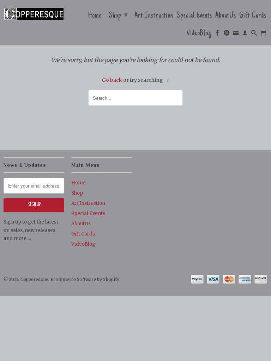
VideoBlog (199, 34)
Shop (118, 15)
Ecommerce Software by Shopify (84, 279)
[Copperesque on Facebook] (218, 34)
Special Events (194, 16)
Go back (112, 80)
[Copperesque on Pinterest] (227, 34)
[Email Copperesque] (236, 34)
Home (95, 16)
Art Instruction (153, 16)
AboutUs (225, 16)
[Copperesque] (34, 14)
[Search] (254, 34)
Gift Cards (252, 16)
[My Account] (245, 34)
